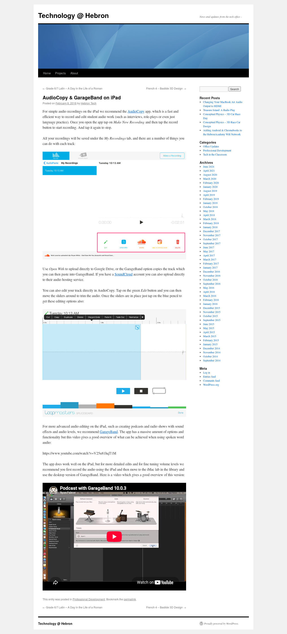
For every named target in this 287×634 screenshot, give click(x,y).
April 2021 (209, 170)
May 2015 (208, 328)
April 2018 (209, 215)
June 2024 (208, 166)
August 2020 (210, 174)
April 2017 (209, 255)
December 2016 (211, 271)
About (74, 73)
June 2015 (208, 324)
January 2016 (210, 304)
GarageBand (109, 431)
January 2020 (210, 186)
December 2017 (211, 231)
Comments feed (211, 380)
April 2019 (209, 195)
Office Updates (211, 146)
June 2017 (208, 247)
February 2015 (211, 340)
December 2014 (211, 348)
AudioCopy (136, 111)
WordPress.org (211, 384)
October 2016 (210, 279)
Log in (206, 372)
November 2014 (211, 352)
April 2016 (209, 291)
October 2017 (210, 239)
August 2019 (210, 190)
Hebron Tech (88, 103)
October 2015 (210, 316)
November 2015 (211, 312)
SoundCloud (124, 274)
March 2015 (209, 336)
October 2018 (210, 207)
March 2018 (209, 219)
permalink (130, 599)
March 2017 (209, 259)
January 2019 (210, 203)
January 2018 (210, 227)
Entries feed (209, 376)
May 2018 (208, 211)
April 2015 (209, 332)
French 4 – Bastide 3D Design (166, 88)
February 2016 (211, 300)
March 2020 (209, 178)
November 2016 (211, 275)
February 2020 (211, 182)
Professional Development (89, 599)
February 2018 (211, 223)
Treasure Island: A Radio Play (219, 110)
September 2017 (211, 243)
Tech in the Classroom (215, 154)
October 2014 (210, 356)
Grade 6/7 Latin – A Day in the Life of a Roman (72, 88)
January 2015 (210, 344)
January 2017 (210, 267)
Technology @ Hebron (73, 15)
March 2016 (209, 295)
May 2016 (208, 287)
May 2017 (208, 251)
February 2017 (211, 263)
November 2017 (211, 235)
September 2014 (211, 360)
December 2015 (211, 308)
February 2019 (211, 199)
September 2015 (211, 320)
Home (47, 73)
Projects (60, 73)
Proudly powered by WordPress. (221, 623)
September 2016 (211, 283)
